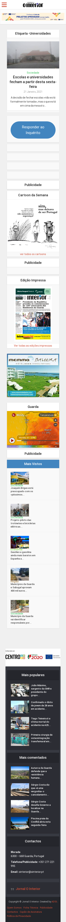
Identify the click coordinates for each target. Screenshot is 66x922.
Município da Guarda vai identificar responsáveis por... (22, 619)
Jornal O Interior (28, 889)
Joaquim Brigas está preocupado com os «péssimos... (22, 491)
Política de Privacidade (19, 916)
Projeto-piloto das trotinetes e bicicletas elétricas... (23, 523)
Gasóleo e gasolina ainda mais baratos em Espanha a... (23, 555)
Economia (16, 549)
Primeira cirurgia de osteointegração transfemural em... (41, 738)
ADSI (54, 901)
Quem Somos (14, 907)
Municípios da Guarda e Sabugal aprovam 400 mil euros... (22, 587)
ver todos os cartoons (33, 254)
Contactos (12, 911)
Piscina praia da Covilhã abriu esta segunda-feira (40, 821)
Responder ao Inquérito (33, 130)
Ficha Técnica (30, 907)
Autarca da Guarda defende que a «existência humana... (41, 773)
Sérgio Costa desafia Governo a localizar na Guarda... (41, 806)
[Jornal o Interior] (33, 4)
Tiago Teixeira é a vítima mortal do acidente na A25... (41, 721)
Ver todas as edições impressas (33, 345)
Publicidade (46, 907)
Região (15, 581)
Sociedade (33, 72)
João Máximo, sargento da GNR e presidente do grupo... (41, 690)
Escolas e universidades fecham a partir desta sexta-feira (33, 82)
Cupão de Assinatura (31, 911)
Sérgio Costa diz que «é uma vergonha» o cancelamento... (40, 789)
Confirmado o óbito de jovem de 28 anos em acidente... (42, 705)
